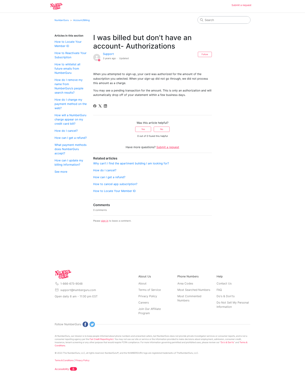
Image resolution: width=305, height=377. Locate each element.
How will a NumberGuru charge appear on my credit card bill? (70, 119)
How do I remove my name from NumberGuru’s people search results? (69, 86)
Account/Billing (81, 20)
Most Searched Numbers (193, 290)
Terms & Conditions (64, 360)
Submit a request (241, 5)
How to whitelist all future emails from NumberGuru (67, 69)
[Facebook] (94, 106)
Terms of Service (149, 290)
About (142, 283)
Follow (205, 54)
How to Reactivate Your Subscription (70, 55)
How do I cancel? (66, 130)
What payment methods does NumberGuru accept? (70, 149)
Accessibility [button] (62, 368)
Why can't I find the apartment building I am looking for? (131, 163)
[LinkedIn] (105, 106)
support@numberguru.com (78, 290)
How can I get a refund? (71, 137)
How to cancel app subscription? (115, 184)
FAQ (219, 290)
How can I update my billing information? (69, 162)
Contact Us (224, 283)
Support (108, 54)
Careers (143, 302)
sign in (104, 220)
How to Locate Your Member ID (68, 44)
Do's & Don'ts (226, 296)
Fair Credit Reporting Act (101, 339)
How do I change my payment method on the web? (71, 104)
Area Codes (185, 283)
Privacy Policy (147, 296)
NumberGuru (62, 20)
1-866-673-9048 (71, 283)
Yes (143, 129)
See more (61, 171)
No (161, 129)
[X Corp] (100, 106)
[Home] (56, 6)
